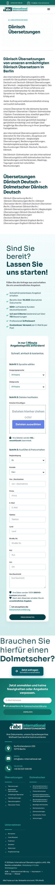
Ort (10, 562)
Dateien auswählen (28, 424)
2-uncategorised (18, 20)
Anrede (12, 467)
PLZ (10, 550)
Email (17, 756)
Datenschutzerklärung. (20, 610)
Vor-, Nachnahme (16, 479)
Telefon (12, 515)
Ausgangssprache (16, 370)
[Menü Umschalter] (48, 9)
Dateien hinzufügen (17, 403)
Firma (11, 491)
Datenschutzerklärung (35, 706)
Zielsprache (14, 382)
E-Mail (12, 503)
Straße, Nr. (13, 538)
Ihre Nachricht (15, 574)
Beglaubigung (15, 455)
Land (11, 527)
